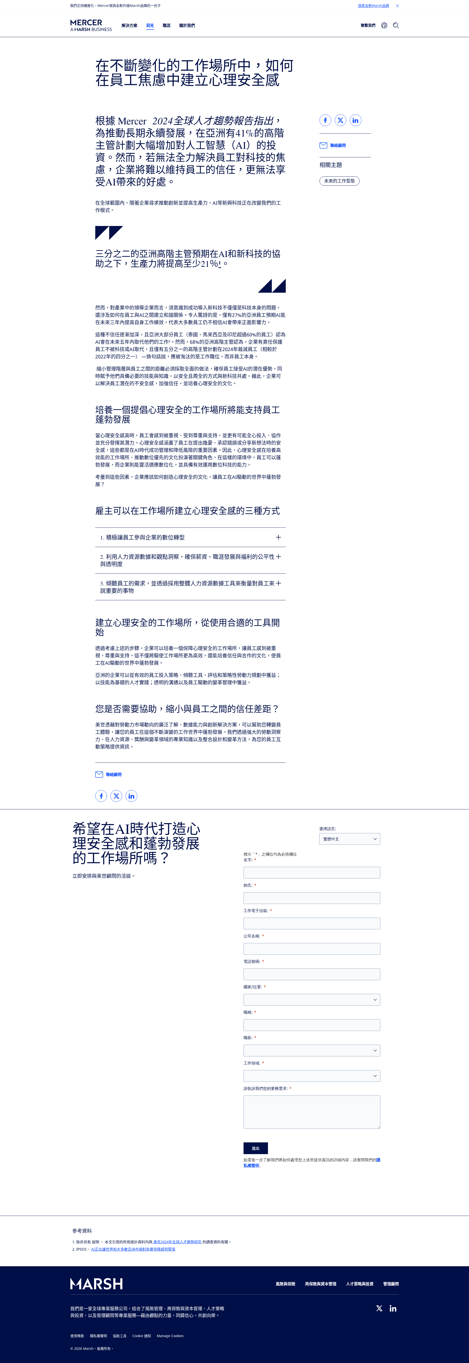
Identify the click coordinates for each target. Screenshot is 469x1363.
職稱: (248, 1012)
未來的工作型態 (339, 181)
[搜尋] (396, 25)
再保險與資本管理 (320, 1284)
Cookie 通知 (141, 1336)
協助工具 (120, 1336)
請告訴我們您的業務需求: (266, 1088)
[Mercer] (91, 25)
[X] (379, 1308)
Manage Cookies (170, 1336)
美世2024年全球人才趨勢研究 (177, 1242)
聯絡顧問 (114, 774)
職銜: (248, 1038)
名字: (248, 860)
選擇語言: (327, 829)
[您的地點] (384, 25)
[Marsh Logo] (96, 1284)
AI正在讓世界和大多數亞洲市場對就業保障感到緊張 (133, 1249)
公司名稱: (252, 936)
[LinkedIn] (393, 1308)
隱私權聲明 (98, 1336)
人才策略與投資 (359, 1284)
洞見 (150, 25)
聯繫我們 (368, 25)
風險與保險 (285, 1284)
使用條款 (77, 1336)
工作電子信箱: (256, 910)
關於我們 (187, 25)
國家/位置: (253, 987)
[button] (397, 6)
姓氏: (248, 885)
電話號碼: (252, 961)
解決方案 (129, 25)
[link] (101, 796)
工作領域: (252, 1063)
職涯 (167, 25)
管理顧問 (391, 1284)
